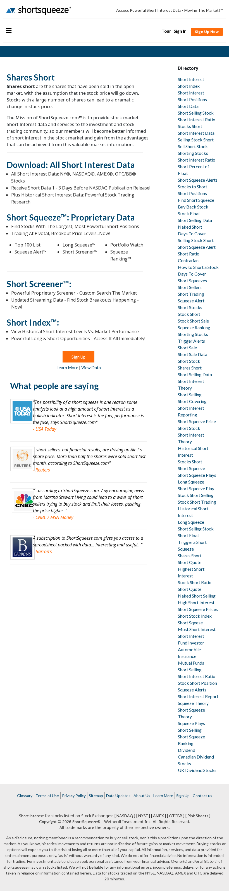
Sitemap (96, 795)
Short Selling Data (195, 220)
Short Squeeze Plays (197, 475)
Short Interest (191, 79)
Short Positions (192, 99)
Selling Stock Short (196, 139)
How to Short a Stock (198, 267)
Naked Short (190, 226)
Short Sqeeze (190, 622)
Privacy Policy (74, 795)
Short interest (31, 815)
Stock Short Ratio (194, 582)
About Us (141, 795)
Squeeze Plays (191, 723)
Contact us (202, 795)
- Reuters (41, 470)
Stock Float (189, 213)
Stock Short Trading (197, 501)
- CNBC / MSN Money (53, 517)
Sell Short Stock (193, 146)
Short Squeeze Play (196, 488)
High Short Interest (196, 602)
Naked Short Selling (197, 595)
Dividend (186, 750)
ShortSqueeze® (86, 821)
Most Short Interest (197, 629)
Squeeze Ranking (194, 327)
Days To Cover (192, 233)
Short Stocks (190, 307)
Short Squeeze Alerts (198, 180)
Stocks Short (190, 126)
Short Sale (187, 347)
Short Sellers (190, 287)
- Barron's (42, 551)
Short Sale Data (192, 354)
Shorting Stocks (193, 153)
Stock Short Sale (193, 320)
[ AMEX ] (158, 815)
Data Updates (118, 795)
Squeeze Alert (191, 300)
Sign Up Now (207, 31)
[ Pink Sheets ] (197, 815)
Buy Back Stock (193, 206)
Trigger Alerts (191, 340)
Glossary (24, 795)
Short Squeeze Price (197, 421)
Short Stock (189, 361)
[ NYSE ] (143, 815)
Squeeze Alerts (192, 689)
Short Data (188, 106)
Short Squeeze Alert (197, 247)
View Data (91, 367)
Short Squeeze (191, 468)
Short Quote (189, 562)
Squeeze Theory (193, 703)
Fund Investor (191, 642)
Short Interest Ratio (196, 119)
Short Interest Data (196, 133)
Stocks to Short (192, 186)
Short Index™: (33, 322)
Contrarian (188, 260)
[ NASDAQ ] (125, 815)
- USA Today (44, 429)
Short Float (188, 535)
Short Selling (190, 394)
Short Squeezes (192, 280)
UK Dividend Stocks (197, 770)
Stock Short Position (197, 683)
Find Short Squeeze (196, 200)
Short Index (189, 86)
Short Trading (191, 294)
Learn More (67, 367)
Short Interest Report (198, 696)
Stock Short (189, 314)
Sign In (180, 31)
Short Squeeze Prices (198, 609)
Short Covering (192, 401)
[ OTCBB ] (175, 815)
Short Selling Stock (196, 112)
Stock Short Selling (196, 495)
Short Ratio (188, 253)
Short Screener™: (39, 284)
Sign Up (78, 356)
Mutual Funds (191, 662)
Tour (166, 31)
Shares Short (190, 367)
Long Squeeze (191, 481)
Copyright (48, 821)
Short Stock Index (195, 616)
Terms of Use (47, 795)
